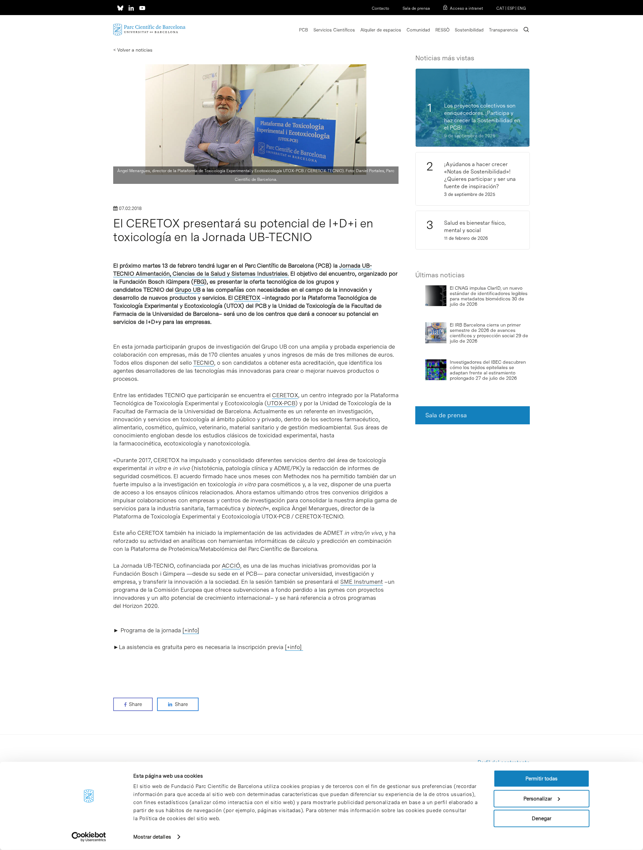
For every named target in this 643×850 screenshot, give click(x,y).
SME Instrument (361, 581)
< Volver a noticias (132, 50)
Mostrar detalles (152, 837)
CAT (500, 8)
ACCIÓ (231, 565)
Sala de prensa (416, 8)
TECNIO (203, 362)
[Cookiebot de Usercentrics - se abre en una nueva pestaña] (89, 837)
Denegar (541, 819)
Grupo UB (187, 289)
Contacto (380, 8)
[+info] (191, 630)
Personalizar (537, 798)
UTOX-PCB (281, 403)
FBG (199, 281)
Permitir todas (541, 779)
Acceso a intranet (466, 8)
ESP (510, 8)
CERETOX (247, 297)
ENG (521, 8)
